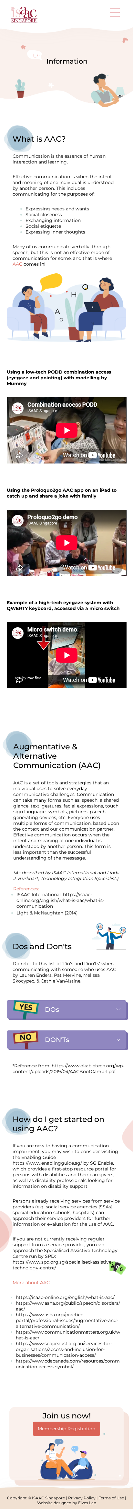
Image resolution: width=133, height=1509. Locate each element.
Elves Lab (87, 1502)
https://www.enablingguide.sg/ (47, 1163)
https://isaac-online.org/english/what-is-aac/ (65, 1297)
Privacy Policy (82, 1498)
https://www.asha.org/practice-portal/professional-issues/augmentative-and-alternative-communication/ (67, 1320)
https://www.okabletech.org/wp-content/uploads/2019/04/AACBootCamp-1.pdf (68, 1068)
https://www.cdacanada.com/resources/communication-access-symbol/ (68, 1364)
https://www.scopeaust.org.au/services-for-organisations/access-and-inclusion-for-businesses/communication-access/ (64, 1349)
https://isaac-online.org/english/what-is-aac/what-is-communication (60, 900)
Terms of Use (111, 1498)
